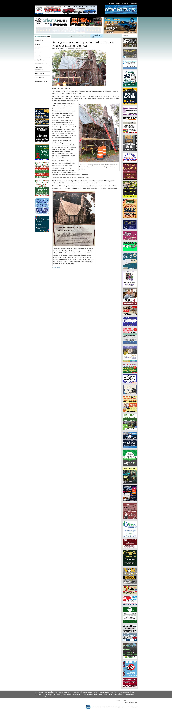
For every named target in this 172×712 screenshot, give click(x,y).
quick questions (130, 694)
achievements (39, 692)
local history (114, 692)
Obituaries (38, 56)
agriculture (48, 692)
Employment (71, 36)
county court (38, 52)
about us (117, 3)
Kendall (84, 694)
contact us (125, 3)
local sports (38, 44)
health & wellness (40, 73)
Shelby (122, 694)
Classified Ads (83, 36)
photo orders (133, 3)
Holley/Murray (76, 694)
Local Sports (51, 696)
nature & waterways (124, 692)
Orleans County (108, 694)
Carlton (64, 694)
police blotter (38, 48)
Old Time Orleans (40, 694)
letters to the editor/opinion (39, 68)
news (133, 692)
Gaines (69, 694)
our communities (50, 694)
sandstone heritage (40, 696)
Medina (100, 694)
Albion (58, 694)
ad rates (111, 3)
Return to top (56, 267)
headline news (39, 40)
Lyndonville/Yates (92, 694)
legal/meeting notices (41, 81)
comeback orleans (57, 692)
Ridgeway (116, 694)
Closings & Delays (40, 60)
